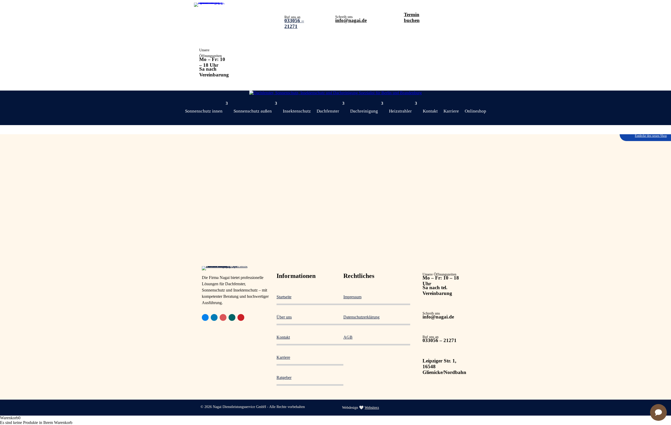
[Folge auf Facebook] (205, 317)
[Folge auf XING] (232, 317)
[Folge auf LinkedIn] (214, 317)
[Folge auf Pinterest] (240, 317)
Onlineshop (475, 111)
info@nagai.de (351, 20)
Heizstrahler (400, 111)
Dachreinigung (364, 111)
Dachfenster (328, 111)
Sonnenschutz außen (253, 111)
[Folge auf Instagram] (223, 317)
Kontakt (430, 111)
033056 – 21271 (294, 23)
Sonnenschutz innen (204, 111)
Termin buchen (412, 17)
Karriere (451, 111)
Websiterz (372, 408)
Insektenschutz (297, 111)
